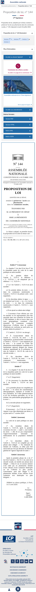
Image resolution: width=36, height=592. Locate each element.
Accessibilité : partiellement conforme (22, 580)
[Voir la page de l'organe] (18, 91)
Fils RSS (19, 582)
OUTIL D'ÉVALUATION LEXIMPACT (17, 575)
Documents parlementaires (8, 6)
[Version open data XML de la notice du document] (18, 130)
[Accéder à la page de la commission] (18, 67)
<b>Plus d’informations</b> (18, 49)
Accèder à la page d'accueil (2, 2)
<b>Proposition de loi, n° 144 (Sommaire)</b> (18, 33)
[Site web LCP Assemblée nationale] (18, 539)
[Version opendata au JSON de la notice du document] (18, 136)
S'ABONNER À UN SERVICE (17, 573)
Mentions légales (8, 580)
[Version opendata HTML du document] (18, 125)
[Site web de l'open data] (18, 551)
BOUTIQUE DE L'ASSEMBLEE (17, 567)
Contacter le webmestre (10, 582)
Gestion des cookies (27, 582)
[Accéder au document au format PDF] (18, 119)
